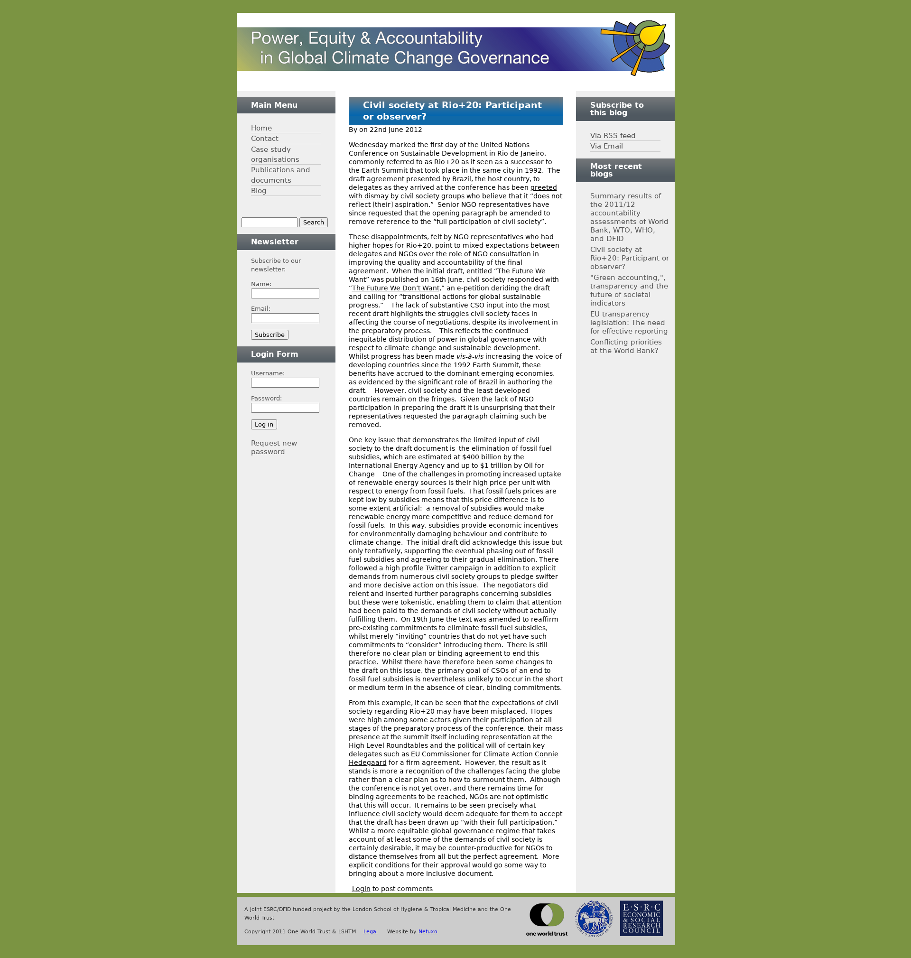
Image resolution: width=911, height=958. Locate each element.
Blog (259, 190)
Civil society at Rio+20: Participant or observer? (629, 257)
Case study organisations (275, 154)
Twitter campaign (454, 568)
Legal (370, 932)
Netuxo (427, 932)
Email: (260, 308)
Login (361, 889)
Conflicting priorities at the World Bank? (626, 346)
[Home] (453, 48)
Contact (265, 138)
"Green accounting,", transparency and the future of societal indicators (629, 290)
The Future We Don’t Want (395, 288)
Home (261, 128)
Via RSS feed (613, 135)
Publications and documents (280, 175)
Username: (268, 373)
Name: (261, 284)
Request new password (274, 447)
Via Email (606, 146)
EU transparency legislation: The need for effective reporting (629, 322)
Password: (266, 398)
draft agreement (376, 179)
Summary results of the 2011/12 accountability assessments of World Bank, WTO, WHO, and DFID (629, 217)
